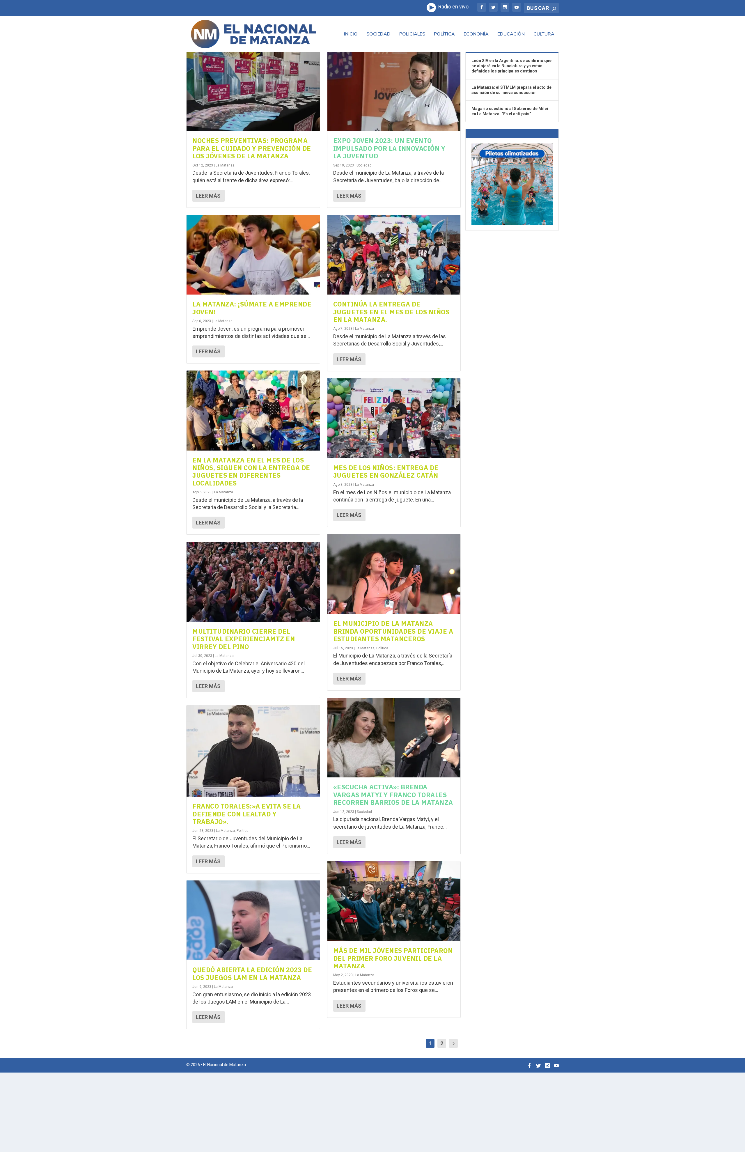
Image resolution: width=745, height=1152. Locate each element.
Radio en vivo (452, 6)
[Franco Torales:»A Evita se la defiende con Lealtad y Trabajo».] (253, 751)
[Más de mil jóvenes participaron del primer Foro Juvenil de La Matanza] (394, 901)
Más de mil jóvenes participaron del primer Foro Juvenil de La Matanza (393, 958)
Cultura (543, 34)
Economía (476, 34)
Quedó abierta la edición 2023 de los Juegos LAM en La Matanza (252, 973)
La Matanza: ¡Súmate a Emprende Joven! (251, 308)
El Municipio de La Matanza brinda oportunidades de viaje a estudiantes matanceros (393, 631)
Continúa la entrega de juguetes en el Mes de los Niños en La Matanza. (391, 312)
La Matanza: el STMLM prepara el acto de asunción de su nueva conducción (511, 90)
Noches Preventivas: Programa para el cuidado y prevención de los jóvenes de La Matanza (251, 148)
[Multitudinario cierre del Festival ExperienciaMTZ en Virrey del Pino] (253, 581)
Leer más (208, 196)
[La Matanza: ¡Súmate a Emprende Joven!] (253, 255)
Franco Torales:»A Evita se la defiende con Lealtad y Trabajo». (246, 814)
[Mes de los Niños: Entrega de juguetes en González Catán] (394, 418)
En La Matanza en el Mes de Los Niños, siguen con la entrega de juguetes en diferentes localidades (251, 471)
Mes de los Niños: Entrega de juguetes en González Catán (386, 471)
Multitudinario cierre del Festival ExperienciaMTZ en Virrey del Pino (243, 639)
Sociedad (378, 34)
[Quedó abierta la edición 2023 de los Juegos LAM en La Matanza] (253, 920)
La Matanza (225, 165)
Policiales (412, 34)
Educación (511, 34)
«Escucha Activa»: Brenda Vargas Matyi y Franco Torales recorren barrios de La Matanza (393, 795)
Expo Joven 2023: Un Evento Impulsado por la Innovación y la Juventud (389, 148)
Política (444, 34)
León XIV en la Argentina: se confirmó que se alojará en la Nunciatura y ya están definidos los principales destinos (511, 65)
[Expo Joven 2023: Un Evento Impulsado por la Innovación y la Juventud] (394, 91)
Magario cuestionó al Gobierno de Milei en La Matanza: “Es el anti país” (509, 111)
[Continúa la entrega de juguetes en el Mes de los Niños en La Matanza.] (394, 255)
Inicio (351, 34)
